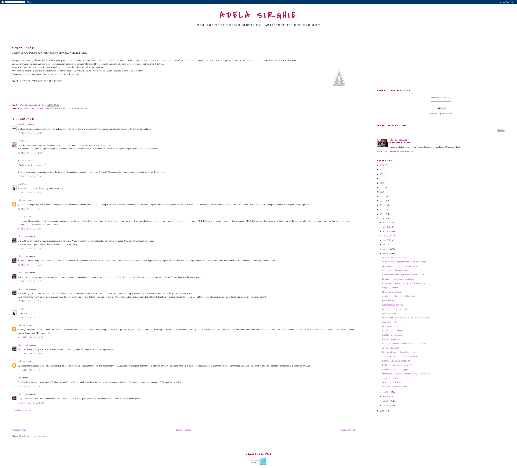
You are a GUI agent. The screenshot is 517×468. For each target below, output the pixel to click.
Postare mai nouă (19, 429)
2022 (382, 182)
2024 (382, 174)
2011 (382, 214)
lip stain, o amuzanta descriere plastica (398, 278)
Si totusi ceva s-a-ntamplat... (394, 330)
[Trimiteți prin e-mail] (47, 105)
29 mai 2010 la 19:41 (30, 301)
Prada (40, 108)
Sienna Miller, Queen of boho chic (396, 360)
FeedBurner (447, 113)
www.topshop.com (390, 377)
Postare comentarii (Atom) (35, 435)
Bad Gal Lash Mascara (392, 334)
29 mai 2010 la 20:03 (30, 317)
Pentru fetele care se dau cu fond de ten (398, 352)
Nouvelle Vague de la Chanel (394, 257)
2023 (382, 178)
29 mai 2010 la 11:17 (30, 133)
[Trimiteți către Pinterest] (58, 105)
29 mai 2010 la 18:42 (30, 228)
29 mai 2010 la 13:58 (30, 192)
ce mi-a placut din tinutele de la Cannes (398, 296)
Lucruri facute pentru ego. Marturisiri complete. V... (404, 274)
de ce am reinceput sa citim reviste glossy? (400, 265)
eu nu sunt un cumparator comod (396, 386)
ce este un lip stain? (390, 347)
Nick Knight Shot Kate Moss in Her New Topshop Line (406, 317)
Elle (19, 183)
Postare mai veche (348, 429)
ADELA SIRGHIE (258, 15)
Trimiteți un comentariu (21, 410)
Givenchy (24, 108)
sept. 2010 (387, 235)
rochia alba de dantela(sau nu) (395, 270)
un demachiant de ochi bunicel (395, 309)
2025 (382, 169)
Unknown (22, 200)
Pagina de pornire (183, 429)
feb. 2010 (387, 400)
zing (19, 377)
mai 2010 (387, 253)
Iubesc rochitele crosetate (393, 304)
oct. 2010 (387, 231)
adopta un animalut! (390, 287)
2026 (382, 165)
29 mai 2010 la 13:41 (30, 176)
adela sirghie (23, 236)
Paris (33, 108)
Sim (19, 140)
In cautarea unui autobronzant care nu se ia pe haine (404, 343)
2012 (382, 209)
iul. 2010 (387, 244)
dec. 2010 (387, 222)
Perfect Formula (389, 313)
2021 (382, 187)
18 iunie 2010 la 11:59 (31, 402)
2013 (382, 205)
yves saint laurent (78, 108)
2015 (382, 196)
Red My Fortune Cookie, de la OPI (397, 365)
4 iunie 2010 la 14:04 (30, 370)
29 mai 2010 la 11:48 (30, 152)
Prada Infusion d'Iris (56, 108)
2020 (382, 191)
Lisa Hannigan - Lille (391, 339)
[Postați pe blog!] (50, 105)
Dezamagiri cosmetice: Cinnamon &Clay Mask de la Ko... (407, 373)
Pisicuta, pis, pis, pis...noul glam (395, 369)
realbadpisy (22, 124)
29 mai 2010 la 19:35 (30, 281)
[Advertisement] (258, 37)
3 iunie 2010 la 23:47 (30, 353)
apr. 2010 (387, 391)
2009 (382, 410)
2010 (382, 218)
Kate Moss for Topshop (392, 321)
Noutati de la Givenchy (392, 291)
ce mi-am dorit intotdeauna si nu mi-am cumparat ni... (404, 261)
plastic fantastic (388, 300)
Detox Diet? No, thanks (392, 382)
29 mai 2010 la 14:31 (30, 208)
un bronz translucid (390, 326)
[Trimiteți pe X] (52, 105)
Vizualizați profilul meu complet (395, 151)
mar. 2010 (387, 396)
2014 (382, 200)
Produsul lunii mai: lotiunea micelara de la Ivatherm (404, 283)
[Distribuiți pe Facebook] (55, 105)
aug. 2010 (387, 240)
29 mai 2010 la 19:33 (30, 264)
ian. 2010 (387, 405)
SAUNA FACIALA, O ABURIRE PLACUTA (402, 356)
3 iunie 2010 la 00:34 (30, 337)
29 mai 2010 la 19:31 (30, 248)
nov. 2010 (387, 226)
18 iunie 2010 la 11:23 (31, 386)
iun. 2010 (387, 249)
